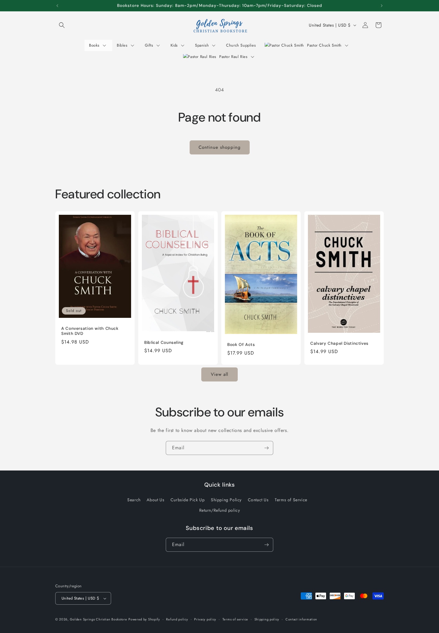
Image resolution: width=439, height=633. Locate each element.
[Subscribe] (266, 448)
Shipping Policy (226, 499)
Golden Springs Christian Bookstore (98, 619)
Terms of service (235, 619)
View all (219, 374)
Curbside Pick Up (188, 499)
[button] (61, 25)
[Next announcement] (381, 5)
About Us (155, 499)
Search (134, 499)
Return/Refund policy (219, 510)
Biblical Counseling (164, 342)
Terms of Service (291, 499)
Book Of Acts (241, 344)
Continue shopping (220, 147)
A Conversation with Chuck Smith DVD (90, 331)
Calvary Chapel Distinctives (339, 343)
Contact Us (258, 499)
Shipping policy (267, 619)
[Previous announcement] (57, 5)
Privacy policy (205, 619)
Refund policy (177, 619)
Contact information (301, 619)
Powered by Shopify (144, 619)
